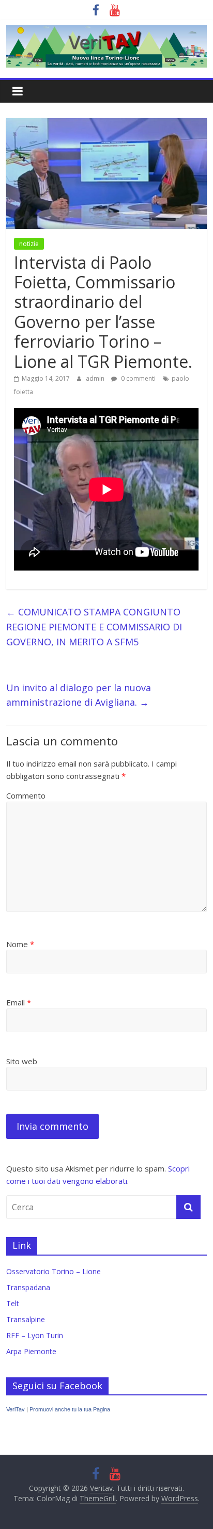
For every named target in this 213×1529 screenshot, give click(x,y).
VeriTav (15, 1409)
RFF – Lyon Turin (34, 1335)
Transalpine (25, 1319)
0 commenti (137, 378)
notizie (29, 243)
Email (18, 1002)
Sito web (21, 1061)
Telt (12, 1303)
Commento (25, 795)
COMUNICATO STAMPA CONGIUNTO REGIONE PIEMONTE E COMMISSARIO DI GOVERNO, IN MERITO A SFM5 (94, 627)
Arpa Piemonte (31, 1351)
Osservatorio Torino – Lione (53, 1271)
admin (96, 378)
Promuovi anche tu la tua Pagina (69, 1409)
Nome (20, 944)
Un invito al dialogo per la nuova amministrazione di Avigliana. (78, 695)
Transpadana (28, 1287)
